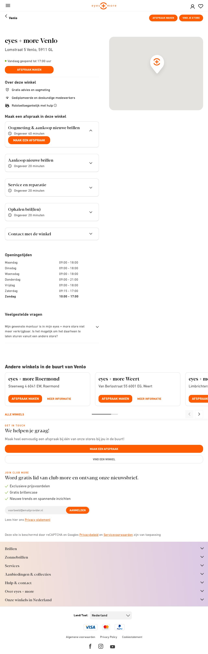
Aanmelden (77, 510)
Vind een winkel (104, 459)
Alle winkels (14, 414)
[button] (192, 7)
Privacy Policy (108, 637)
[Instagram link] (100, 646)
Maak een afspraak (29, 140)
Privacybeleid (89, 534)
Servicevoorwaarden (118, 534)
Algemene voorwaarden (80, 637)
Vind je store (191, 17)
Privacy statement (37, 519)
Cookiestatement (132, 637)
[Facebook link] (90, 646)
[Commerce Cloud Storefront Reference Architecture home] (104, 6)
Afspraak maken (163, 17)
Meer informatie (59, 398)
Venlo (13, 18)
